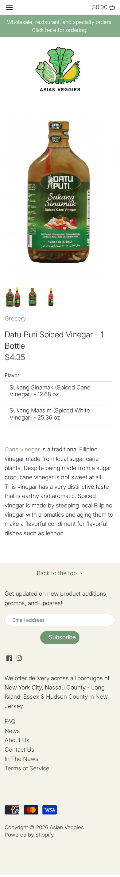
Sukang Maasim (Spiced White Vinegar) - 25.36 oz (50, 414)
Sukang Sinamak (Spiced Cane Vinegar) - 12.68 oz (50, 391)
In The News (21, 758)
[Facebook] (9, 658)
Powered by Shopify (29, 834)
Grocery (15, 318)
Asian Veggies (67, 827)
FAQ (10, 721)
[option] (13, 297)
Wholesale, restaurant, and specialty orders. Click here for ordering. (60, 26)
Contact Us (19, 749)
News (12, 731)
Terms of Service (27, 768)
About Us (17, 740)
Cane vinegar (22, 449)
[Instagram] (19, 658)
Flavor (12, 375)
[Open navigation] (9, 7)
